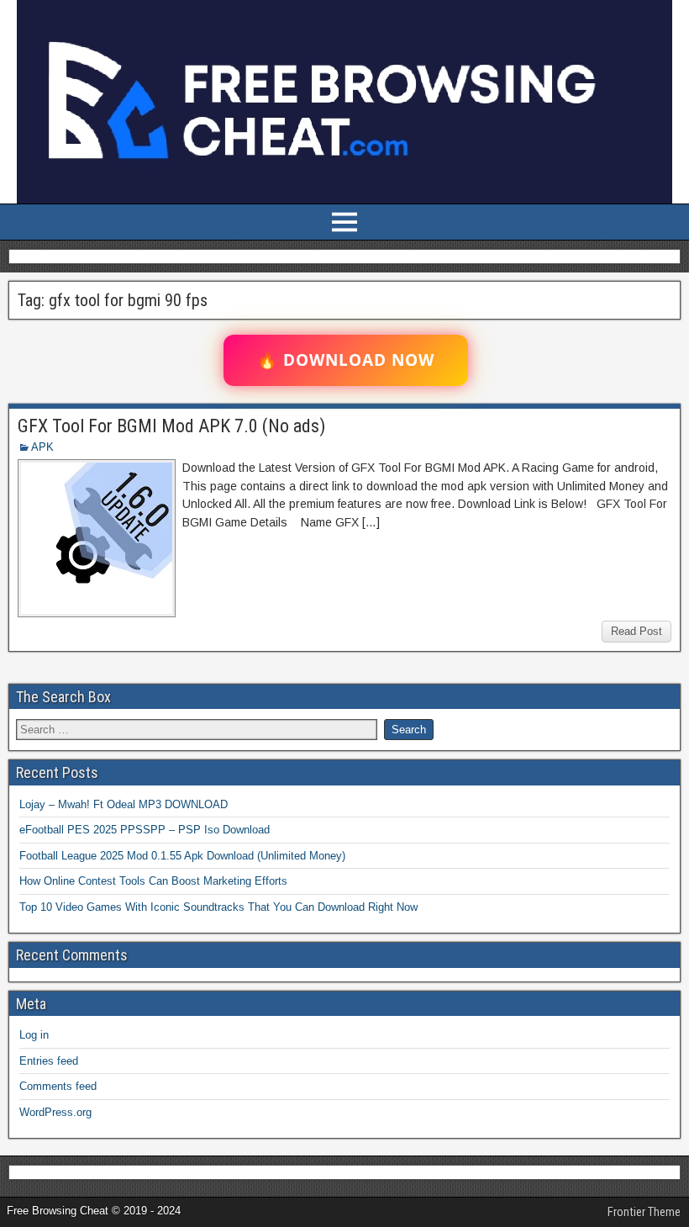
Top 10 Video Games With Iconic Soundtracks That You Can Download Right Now (218, 907)
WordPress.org (55, 1112)
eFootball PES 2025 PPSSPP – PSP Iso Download (144, 829)
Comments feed (58, 1086)
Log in (34, 1035)
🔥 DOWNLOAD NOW (345, 360)
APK (42, 447)
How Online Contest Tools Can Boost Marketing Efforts (153, 881)
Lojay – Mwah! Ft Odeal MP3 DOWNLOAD (123, 804)
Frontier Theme (644, 1211)
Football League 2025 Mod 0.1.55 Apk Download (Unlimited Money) (182, 855)
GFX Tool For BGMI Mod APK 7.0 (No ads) (171, 425)
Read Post (636, 631)
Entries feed (48, 1061)
